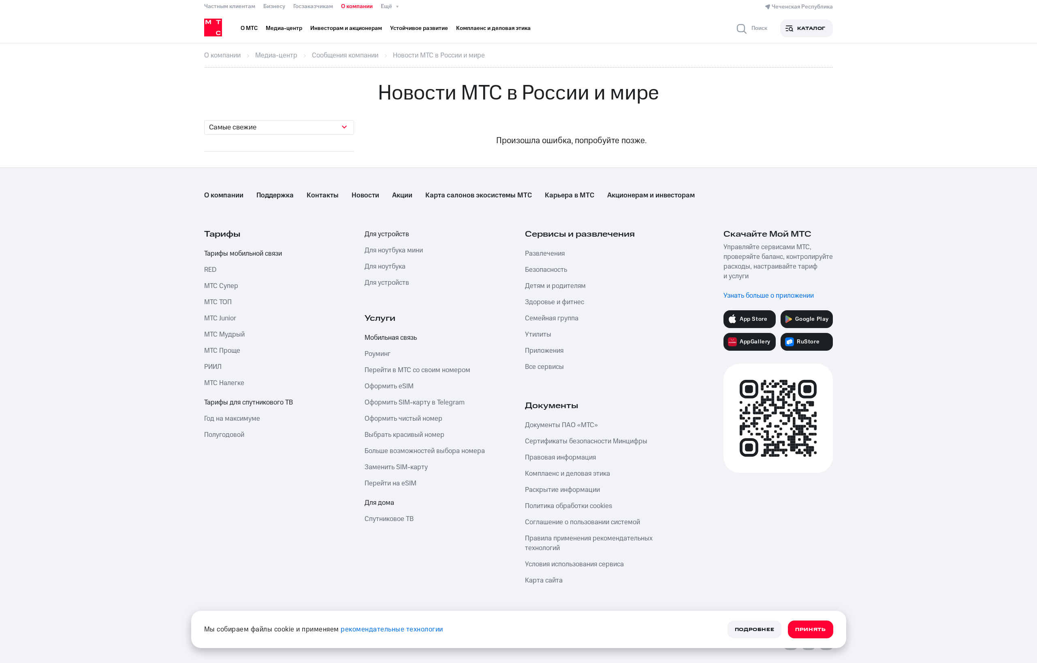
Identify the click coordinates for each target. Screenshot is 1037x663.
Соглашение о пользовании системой (582, 522)
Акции (402, 195)
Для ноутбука (385, 266)
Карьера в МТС (569, 195)
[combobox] (279, 127)
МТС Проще (222, 351)
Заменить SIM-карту (396, 467)
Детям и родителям (555, 286)
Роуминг (377, 354)
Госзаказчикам (313, 6)
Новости (365, 195)
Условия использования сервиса (574, 564)
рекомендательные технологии (392, 629)
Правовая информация (560, 457)
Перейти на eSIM (390, 483)
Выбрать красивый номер (404, 435)
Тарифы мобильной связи (243, 253)
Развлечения (545, 253)
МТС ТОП (218, 302)
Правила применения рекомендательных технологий (589, 543)
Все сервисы (544, 367)
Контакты (323, 195)
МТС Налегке (224, 383)
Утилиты (538, 334)
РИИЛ (213, 367)
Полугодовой (224, 435)
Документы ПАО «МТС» (561, 425)
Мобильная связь (391, 338)
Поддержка (275, 195)
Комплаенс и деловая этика (567, 474)
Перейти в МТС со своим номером (417, 370)
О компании (357, 6)
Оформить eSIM (389, 386)
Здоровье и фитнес (554, 302)
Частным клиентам (229, 6)
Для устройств (387, 234)
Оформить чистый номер (403, 419)
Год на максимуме (232, 419)
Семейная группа (551, 318)
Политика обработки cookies (568, 506)
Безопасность (546, 270)
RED (210, 270)
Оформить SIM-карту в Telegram (415, 402)
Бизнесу (274, 6)
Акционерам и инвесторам (651, 195)
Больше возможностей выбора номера (425, 451)
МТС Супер (221, 286)
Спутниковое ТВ (389, 519)
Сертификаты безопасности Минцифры (586, 441)
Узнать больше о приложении (768, 296)
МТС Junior (220, 318)
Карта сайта (544, 580)
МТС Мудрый (224, 334)
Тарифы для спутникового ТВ (248, 402)
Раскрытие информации (562, 490)
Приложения (544, 351)
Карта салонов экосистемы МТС (478, 195)
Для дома (379, 503)
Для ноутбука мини (394, 250)
